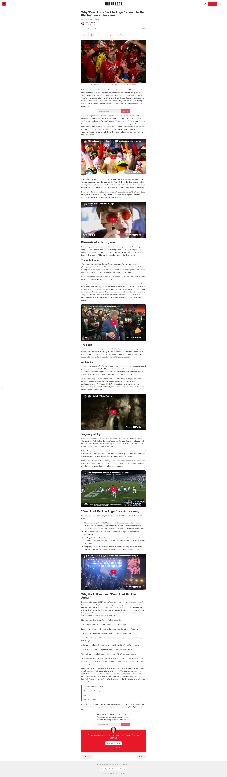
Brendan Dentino (90, 22)
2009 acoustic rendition (112, 523)
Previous (88, 757)
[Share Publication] (205, 4)
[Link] (78, 242)
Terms (118, 764)
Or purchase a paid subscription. (113, 748)
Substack (104, 773)
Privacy (114, 764)
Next (140, 757)
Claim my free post (113, 743)
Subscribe (212, 4)
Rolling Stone (121, 100)
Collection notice (126, 764)
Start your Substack (109, 769)
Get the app (122, 769)
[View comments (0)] (89, 28)
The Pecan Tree (128, 276)
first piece (131, 674)
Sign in (221, 4)
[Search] (201, 4)
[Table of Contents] (2, 388)
